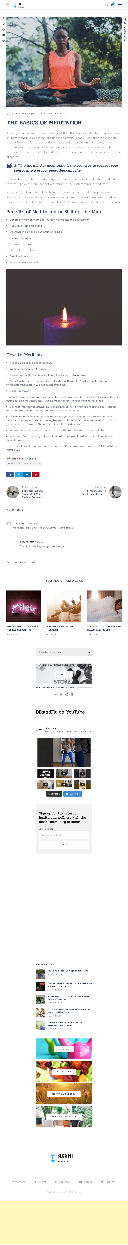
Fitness (64, 1049)
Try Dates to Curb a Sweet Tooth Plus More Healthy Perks (68, 1011)
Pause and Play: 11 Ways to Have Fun (67, 970)
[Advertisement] (64, 1222)
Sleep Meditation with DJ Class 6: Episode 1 (104, 628)
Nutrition (64, 1071)
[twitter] (19, 474)
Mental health (32, 464)
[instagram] (66, 694)
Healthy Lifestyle (64, 1116)
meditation (14, 464)
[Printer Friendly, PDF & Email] (21, 458)
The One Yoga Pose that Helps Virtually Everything (64, 1024)
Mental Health (56, 114)
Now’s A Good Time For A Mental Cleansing (22, 628)
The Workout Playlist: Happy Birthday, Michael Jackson (69, 985)
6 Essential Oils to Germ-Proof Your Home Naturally (68, 998)
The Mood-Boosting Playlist (60, 628)
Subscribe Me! (125, 31)
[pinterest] (35, 474)
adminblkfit (20, 114)
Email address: (46, 829)
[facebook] (10, 474)
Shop (64, 674)
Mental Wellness (64, 1094)
